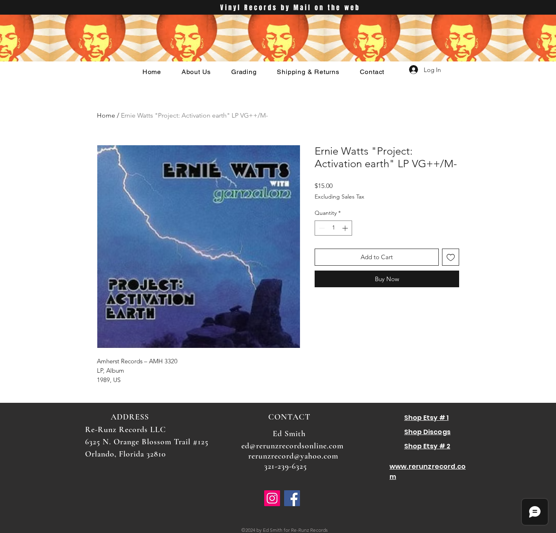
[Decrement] (321, 228)
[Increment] (346, 228)
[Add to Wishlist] (451, 257)
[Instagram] (272, 498)
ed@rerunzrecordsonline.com (292, 446)
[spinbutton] (333, 228)
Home (106, 115)
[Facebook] (292, 498)
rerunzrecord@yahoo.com (293, 456)
